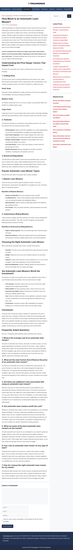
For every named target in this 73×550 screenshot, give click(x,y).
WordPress (48, 547)
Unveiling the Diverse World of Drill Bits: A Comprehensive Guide (61, 30)
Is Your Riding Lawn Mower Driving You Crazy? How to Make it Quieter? (62, 109)
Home (3, 15)
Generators (45, 9)
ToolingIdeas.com (8, 536)
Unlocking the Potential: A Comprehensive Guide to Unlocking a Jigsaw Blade (60, 37)
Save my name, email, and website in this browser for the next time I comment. (23, 520)
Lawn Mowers (26, 9)
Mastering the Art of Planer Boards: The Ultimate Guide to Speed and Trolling (61, 45)
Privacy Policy (67, 9)
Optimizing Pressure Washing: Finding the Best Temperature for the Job (61, 87)
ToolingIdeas (35, 547)
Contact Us (59, 9)
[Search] (69, 16)
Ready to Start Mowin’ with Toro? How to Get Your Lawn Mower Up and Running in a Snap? (61, 138)
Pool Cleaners (36, 9)
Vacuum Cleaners (16, 9)
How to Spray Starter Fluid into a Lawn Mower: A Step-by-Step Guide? (61, 124)
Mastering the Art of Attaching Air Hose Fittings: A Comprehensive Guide (61, 79)
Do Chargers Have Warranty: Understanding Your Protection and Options (62, 61)
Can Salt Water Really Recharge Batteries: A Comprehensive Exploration (62, 53)
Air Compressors (6, 9)
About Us (52, 9)
